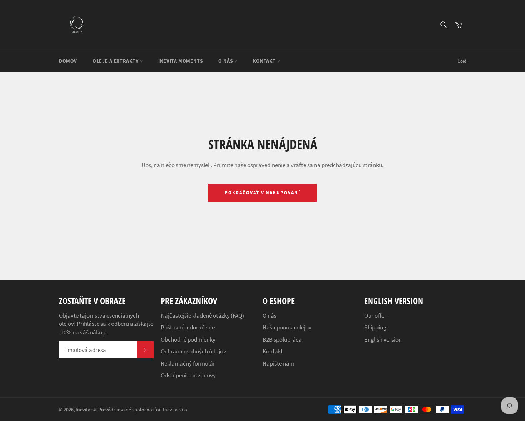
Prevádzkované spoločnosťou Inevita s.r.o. (143, 410)
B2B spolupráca (282, 339)
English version (383, 339)
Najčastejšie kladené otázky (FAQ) (202, 315)
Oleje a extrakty (116, 61)
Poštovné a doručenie (188, 327)
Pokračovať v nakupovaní (262, 193)
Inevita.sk (86, 410)
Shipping (375, 327)
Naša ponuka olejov (286, 327)
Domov (68, 61)
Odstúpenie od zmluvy (188, 375)
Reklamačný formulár (188, 363)
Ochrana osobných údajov (193, 351)
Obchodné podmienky (188, 339)
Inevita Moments (180, 61)
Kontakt (265, 61)
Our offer (375, 315)
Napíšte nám (278, 363)
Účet (462, 61)
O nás (226, 61)
